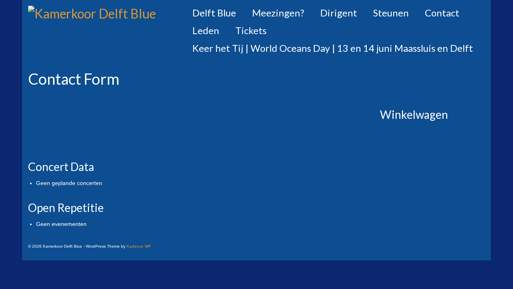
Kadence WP (139, 246)
